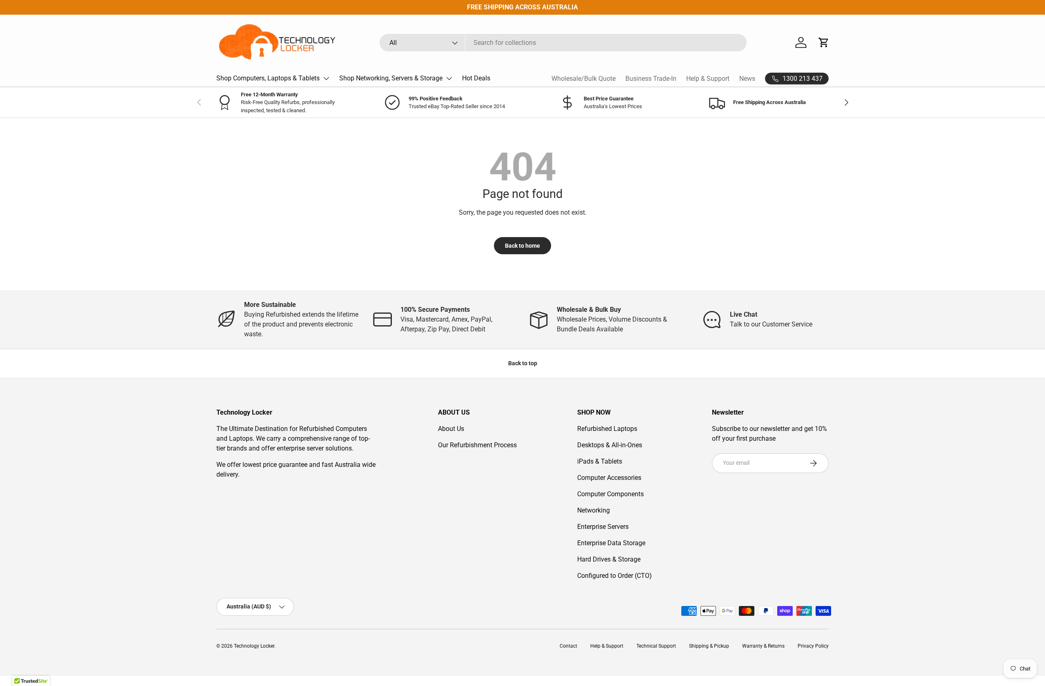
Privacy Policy (813, 646)
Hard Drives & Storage (608, 559)
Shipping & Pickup (709, 646)
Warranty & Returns (763, 646)
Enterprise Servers (603, 527)
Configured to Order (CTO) (614, 575)
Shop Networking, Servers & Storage (390, 78)
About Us (451, 429)
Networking (593, 510)
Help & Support (707, 78)
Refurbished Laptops (607, 429)
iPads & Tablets (599, 461)
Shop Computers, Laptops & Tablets (268, 78)
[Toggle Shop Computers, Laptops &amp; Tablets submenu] (326, 78)
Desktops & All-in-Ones (609, 445)
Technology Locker (254, 646)
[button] (824, 42)
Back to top (522, 363)
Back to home (522, 245)
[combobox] (563, 42)
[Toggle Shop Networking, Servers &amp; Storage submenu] (449, 78)
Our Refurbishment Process (477, 445)
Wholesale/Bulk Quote (583, 78)
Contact (568, 646)
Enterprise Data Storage (611, 543)
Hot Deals (476, 78)
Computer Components (610, 494)
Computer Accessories (609, 478)
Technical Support (656, 646)
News (747, 78)
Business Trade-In (650, 78)
